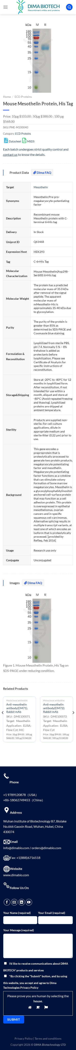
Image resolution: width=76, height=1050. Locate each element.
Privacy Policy (24, 1038)
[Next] (73, 721)
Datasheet (15, 141)
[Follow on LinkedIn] (21, 902)
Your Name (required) (17, 913)
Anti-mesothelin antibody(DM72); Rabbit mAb (54, 708)
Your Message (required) (18, 930)
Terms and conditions (48, 1038)
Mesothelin (41, 187)
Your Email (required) (51, 913)
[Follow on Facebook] (7, 902)
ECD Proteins (23, 96)
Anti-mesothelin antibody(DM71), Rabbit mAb (17, 708)
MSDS (30, 141)
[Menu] (5, 7)
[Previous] (3, 721)
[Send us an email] (14, 902)
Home (7, 96)
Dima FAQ (43, 172)
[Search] (69, 7)
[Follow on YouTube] (29, 902)
